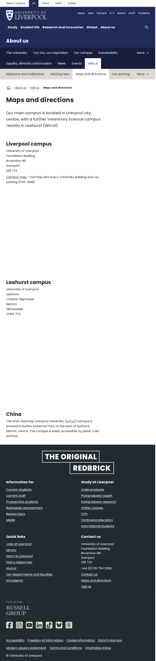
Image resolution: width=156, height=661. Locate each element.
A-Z (112, 13)
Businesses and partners (24, 508)
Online (72, 3)
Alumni (121, 13)
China (45, 3)
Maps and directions (91, 74)
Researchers (15, 514)
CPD (84, 514)
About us (17, 40)
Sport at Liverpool (19, 556)
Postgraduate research (98, 502)
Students (144, 13)
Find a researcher (19, 562)
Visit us (93, 63)
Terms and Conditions (65, 648)
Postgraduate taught (96, 496)
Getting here (59, 74)
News (81, 13)
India (58, 3)
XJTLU (70, 421)
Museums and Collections (25, 74)
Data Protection (110, 640)
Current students (19, 489)
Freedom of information (45, 640)
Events (77, 63)
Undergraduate (92, 489)
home (8, 88)
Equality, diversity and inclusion (29, 63)
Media (10, 520)
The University (16, 53)
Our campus (83, 53)
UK (33, 3)
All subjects (14, 580)
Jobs (91, 13)
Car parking (121, 74)
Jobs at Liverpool (19, 544)
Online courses (92, 508)
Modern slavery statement (26, 648)
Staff (132, 13)
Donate (102, 13)
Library (11, 550)
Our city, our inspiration (50, 53)
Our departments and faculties (29, 574)
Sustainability (108, 53)
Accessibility (15, 640)
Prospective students (22, 502)
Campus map (16, 177)
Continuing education (97, 520)
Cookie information (80, 640)
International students (97, 526)
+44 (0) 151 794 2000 (96, 568)
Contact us (89, 574)
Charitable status (98, 648)
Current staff (16, 496)
